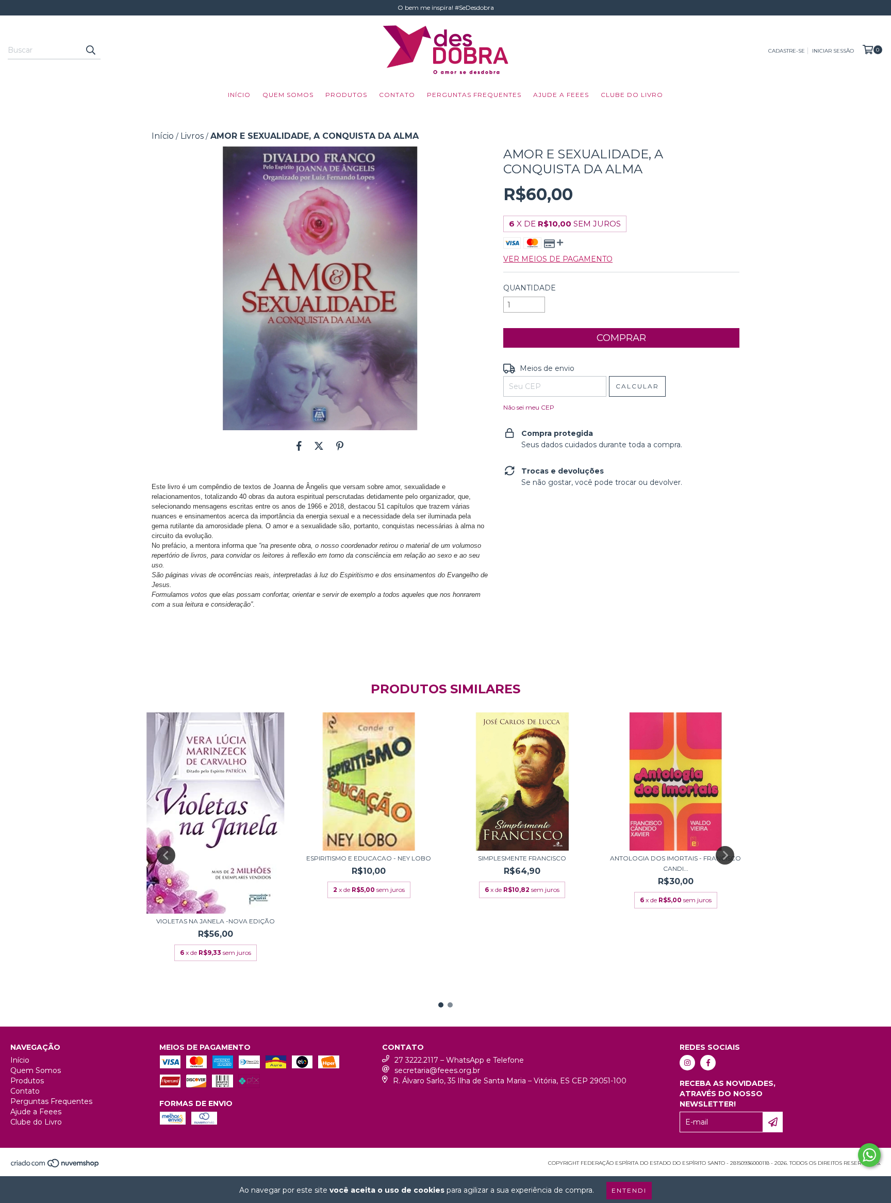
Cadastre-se (786, 50)
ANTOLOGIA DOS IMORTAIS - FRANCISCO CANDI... (675, 863)
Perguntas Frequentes (474, 95)
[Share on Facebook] (299, 446)
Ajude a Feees (561, 95)
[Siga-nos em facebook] (708, 1062)
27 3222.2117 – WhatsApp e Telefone (459, 1060)
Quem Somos (288, 95)
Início (239, 95)
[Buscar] (90, 50)
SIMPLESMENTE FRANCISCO (522, 858)
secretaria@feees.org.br (437, 1070)
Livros (192, 136)
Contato (397, 95)
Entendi (629, 1190)
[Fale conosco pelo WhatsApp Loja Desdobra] (869, 1155)
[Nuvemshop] (55, 1166)
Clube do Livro (632, 95)
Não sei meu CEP (528, 407)
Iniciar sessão (833, 50)
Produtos (346, 95)
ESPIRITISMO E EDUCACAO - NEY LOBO (368, 858)
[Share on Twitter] (319, 446)
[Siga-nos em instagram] (687, 1062)
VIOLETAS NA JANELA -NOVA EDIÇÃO (215, 921)
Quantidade (529, 287)
